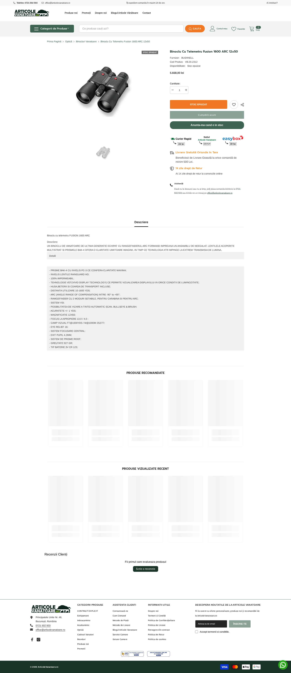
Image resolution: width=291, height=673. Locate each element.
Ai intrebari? (272, 3)
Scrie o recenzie (145, 568)
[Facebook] (32, 640)
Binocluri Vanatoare (86, 41)
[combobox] (131, 29)
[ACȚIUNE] (241, 105)
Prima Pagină (54, 41)
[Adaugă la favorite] (234, 104)
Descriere (141, 222)
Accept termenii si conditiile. (214, 631)
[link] (65, 432)
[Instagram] (38, 640)
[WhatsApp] (283, 665)
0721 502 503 (43, 625)
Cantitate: (175, 83)
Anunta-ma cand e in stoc (207, 125)
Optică (68, 41)
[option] (103, 153)
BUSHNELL (187, 57)
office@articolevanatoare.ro (57, 3)
